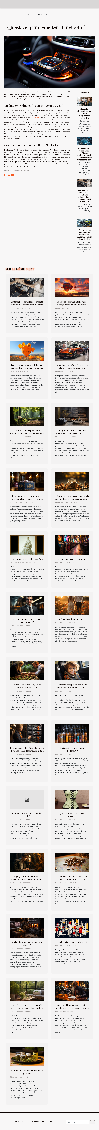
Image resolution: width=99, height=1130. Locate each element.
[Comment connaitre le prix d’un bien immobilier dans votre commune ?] (72, 862)
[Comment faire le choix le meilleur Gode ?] (27, 799)
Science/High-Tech (40, 1121)
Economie (7, 1121)
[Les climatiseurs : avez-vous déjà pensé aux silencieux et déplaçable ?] (27, 991)
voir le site (35, 117)
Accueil (6, 15)
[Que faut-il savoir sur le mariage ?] (72, 605)
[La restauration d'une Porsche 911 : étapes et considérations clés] (72, 351)
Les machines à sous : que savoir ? (72, 559)
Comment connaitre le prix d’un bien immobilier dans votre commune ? (72, 879)
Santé (28, 1121)
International (18, 1121)
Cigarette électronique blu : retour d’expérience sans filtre (84, 113)
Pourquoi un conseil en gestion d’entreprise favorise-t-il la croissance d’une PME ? (27, 687)
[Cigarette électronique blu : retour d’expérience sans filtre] (84, 101)
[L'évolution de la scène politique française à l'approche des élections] (27, 482)
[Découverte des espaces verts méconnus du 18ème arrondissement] (27, 416)
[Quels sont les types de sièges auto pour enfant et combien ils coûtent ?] (72, 670)
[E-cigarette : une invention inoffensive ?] (72, 734)
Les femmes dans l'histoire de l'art (26, 559)
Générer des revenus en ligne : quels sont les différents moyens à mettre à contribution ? (72, 498)
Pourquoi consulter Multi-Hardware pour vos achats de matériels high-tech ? (27, 750)
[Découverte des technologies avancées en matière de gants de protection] (84, 223)
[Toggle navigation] (7, 4)
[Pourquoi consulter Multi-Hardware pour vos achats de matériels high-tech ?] (27, 734)
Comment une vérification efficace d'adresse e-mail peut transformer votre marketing (84, 154)
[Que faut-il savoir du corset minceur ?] (72, 799)
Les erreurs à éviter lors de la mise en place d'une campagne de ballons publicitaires (27, 367)
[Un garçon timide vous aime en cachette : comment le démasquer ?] (27, 862)
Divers (14, 15)
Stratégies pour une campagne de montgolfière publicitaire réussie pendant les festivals (72, 304)
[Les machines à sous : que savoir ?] (72, 545)
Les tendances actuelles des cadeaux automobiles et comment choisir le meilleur (84, 196)
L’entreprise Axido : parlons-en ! (72, 942)
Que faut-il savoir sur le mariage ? (72, 619)
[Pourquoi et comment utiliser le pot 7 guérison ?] (27, 1056)
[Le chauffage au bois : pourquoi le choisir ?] (27, 928)
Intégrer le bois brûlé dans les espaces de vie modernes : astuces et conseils (72, 433)
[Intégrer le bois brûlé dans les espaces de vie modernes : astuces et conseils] (72, 416)
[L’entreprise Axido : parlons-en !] (72, 928)
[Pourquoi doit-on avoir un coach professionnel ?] (27, 605)
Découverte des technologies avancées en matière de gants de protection (84, 234)
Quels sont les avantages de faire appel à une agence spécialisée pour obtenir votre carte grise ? (72, 1008)
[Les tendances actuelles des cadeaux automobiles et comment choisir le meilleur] (84, 183)
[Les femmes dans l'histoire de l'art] (27, 545)
